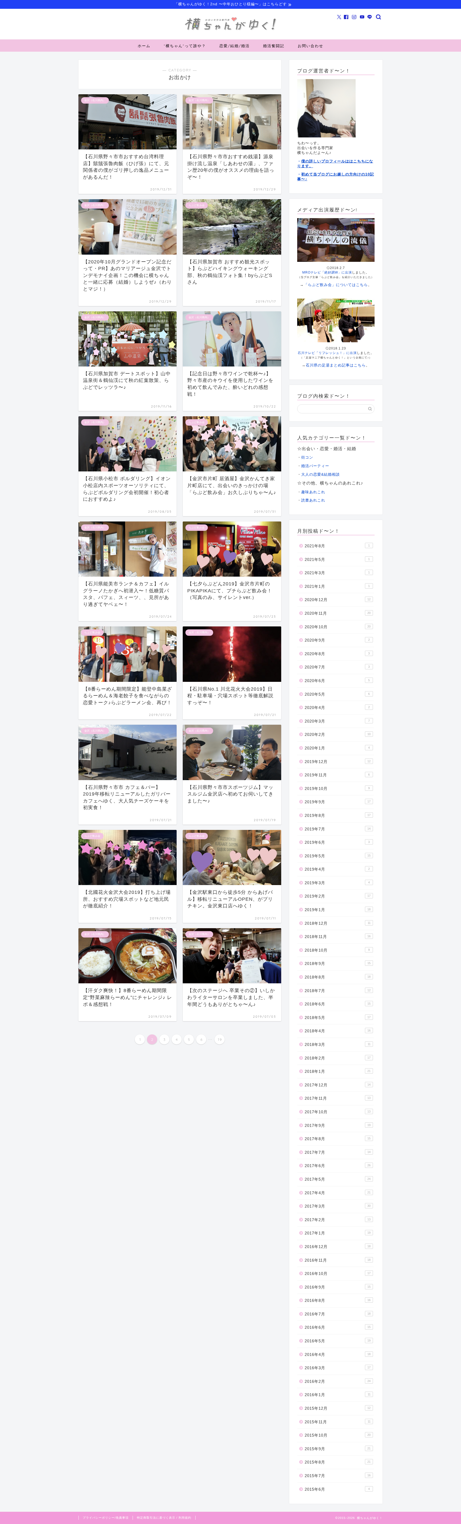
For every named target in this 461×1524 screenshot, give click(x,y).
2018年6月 (338, 1004)
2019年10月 (337, 788)
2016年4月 (338, 1354)
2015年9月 (338, 1448)
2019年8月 (338, 815)
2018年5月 (338, 1017)
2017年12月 (338, 1085)
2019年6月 (337, 842)
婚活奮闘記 (273, 45)
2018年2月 (338, 1058)
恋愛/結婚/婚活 (234, 45)
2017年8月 (338, 1138)
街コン (307, 457)
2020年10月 (338, 627)
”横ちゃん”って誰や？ (185, 45)
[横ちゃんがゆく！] (230, 30)
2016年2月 (338, 1381)
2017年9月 (338, 1125)
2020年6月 (337, 680)
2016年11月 (338, 1260)
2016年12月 (338, 1246)
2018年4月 (338, 1031)
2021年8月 (337, 546)
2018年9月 (338, 963)
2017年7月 (338, 1152)
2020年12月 (338, 599)
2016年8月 (338, 1300)
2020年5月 (337, 694)
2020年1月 (337, 748)
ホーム (144, 45)
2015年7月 (338, 1475)
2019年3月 (337, 883)
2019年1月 (338, 909)
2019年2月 (338, 896)
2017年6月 (338, 1165)
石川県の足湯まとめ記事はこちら (336, 365)
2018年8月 (338, 977)
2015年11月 (338, 1422)
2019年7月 (338, 829)
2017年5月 (338, 1179)
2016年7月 (338, 1314)
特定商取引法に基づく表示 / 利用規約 (164, 1517)
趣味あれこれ (313, 492)
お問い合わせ (310, 45)
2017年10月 (338, 1112)
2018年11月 (338, 936)
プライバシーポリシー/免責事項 (106, 1517)
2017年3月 (338, 1206)
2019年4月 (337, 869)
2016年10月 (338, 1273)
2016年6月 (338, 1327)
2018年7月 (338, 990)
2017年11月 (338, 1098)
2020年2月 (338, 734)
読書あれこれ (313, 500)
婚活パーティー (315, 466)
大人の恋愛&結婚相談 (320, 474)
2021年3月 (337, 573)
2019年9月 (338, 802)
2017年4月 (338, 1193)
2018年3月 (338, 1044)
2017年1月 (338, 1233)
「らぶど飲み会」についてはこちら (336, 285)
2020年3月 (337, 721)
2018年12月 (338, 923)
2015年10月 (338, 1435)
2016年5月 (338, 1341)
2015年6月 (337, 1489)
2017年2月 (338, 1219)
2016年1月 (338, 1394)
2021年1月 (337, 586)
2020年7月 (337, 667)
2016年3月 (338, 1368)
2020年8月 (337, 653)
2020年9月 (337, 640)
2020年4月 (337, 707)
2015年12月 (338, 1408)
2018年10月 (337, 950)
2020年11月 (338, 613)
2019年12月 (338, 761)
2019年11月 (337, 775)
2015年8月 (338, 1462)
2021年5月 (337, 559)
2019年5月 (338, 856)
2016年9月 (338, 1287)
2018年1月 (338, 1071)
